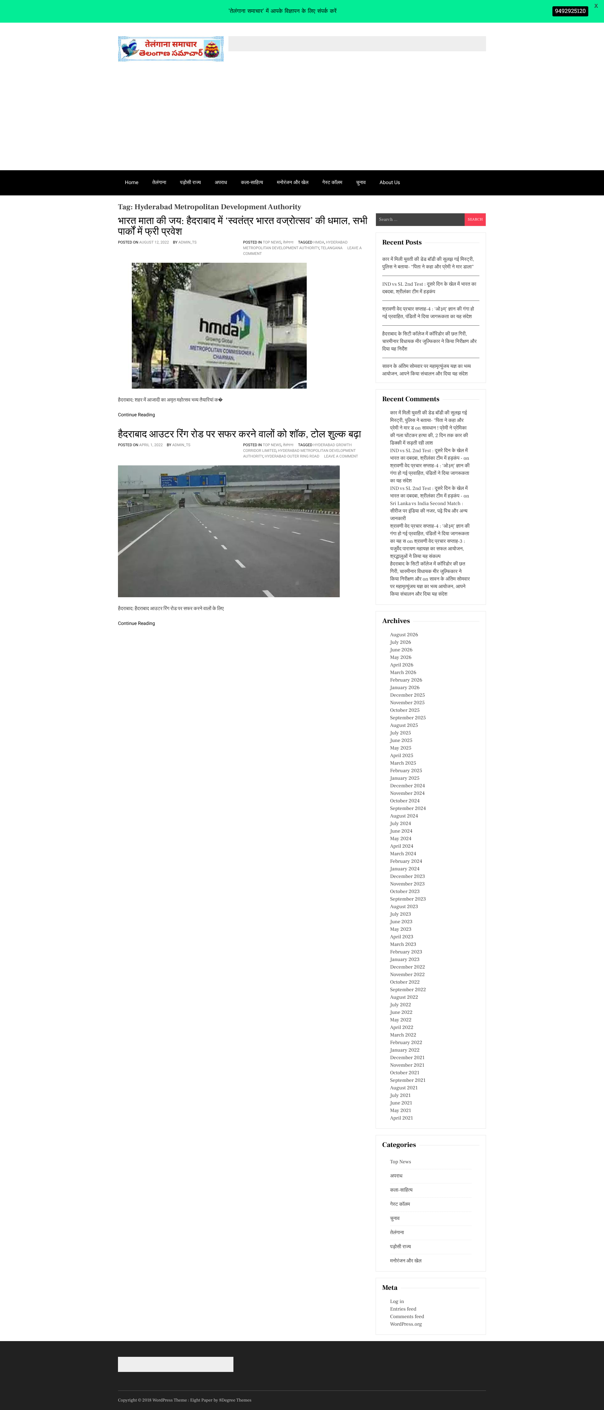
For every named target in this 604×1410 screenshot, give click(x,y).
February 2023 (406, 952)
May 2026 (400, 657)
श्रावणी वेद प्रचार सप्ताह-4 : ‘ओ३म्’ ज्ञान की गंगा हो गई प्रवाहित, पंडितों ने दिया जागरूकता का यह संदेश (430, 473)
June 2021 (401, 1103)
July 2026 (400, 642)
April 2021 (401, 1118)
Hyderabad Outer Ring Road (292, 456)
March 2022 (403, 1035)
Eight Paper (202, 1400)
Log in (397, 1302)
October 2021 (404, 1073)
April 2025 (401, 756)
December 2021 (407, 1058)
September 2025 (408, 718)
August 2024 (404, 816)
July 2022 (400, 1005)
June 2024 (401, 831)
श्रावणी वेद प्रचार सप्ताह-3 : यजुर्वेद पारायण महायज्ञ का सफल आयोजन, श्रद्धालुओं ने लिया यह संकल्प (427, 549)
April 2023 (401, 937)
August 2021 (404, 1088)
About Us (390, 182)
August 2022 (404, 997)
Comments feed (407, 1317)
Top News (272, 242)
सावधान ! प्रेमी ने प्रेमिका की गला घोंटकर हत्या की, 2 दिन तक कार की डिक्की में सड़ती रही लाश (429, 436)
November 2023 (407, 884)
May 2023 (400, 929)
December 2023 (407, 877)
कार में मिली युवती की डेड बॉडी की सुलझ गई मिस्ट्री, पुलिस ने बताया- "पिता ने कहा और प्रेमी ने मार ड (428, 420)
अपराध (221, 182)
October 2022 (405, 982)
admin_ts (187, 242)
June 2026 (401, 650)
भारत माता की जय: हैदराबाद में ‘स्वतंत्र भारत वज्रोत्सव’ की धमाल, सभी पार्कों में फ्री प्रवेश (242, 226)
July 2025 (400, 733)
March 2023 (403, 944)
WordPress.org (406, 1324)
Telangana (331, 248)
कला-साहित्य (252, 182)
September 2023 (408, 899)
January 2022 (405, 1050)
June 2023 (401, 922)
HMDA (318, 242)
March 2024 (403, 854)
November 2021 (407, 1065)
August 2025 (404, 725)
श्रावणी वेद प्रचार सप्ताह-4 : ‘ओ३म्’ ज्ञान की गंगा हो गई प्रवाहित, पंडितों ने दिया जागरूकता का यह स (430, 534)
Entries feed (403, 1309)
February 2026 (406, 680)
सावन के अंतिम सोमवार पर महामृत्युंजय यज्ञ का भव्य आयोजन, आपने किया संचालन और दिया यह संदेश (430, 587)
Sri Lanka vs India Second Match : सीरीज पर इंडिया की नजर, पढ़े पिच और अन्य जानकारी (428, 511)
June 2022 (401, 1012)
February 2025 (406, 771)
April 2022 (401, 1028)
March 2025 (403, 763)
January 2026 (405, 688)
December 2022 (407, 967)
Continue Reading (136, 415)
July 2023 (400, 914)
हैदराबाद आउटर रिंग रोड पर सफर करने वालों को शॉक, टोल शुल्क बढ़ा (239, 434)
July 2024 (400, 824)
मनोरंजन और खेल (292, 182)
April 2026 (401, 665)
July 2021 (400, 1096)
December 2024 (407, 786)
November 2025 (407, 703)
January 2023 (405, 960)
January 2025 (404, 778)
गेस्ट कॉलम (332, 182)
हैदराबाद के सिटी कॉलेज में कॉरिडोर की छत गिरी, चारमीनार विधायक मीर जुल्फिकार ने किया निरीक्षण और (427, 571)
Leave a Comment (341, 456)
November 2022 (407, 975)
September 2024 (408, 809)
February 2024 (406, 861)
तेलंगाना (159, 182)
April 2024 (401, 846)
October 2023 (405, 892)
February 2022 (406, 1043)
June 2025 (401, 741)
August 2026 (404, 635)
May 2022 (400, 1020)
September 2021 (408, 1080)
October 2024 (405, 801)
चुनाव (361, 182)
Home (131, 182)
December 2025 (407, 695)
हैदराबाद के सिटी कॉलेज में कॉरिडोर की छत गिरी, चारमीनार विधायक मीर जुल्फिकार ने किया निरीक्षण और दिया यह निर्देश (429, 341)
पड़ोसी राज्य (190, 182)
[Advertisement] (302, 123)
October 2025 (405, 710)
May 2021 (400, 1111)
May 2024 (400, 839)
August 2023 (404, 907)
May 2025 (400, 748)
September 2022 (408, 990)
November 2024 (407, 793)
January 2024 (405, 869)
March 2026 (403, 673)
